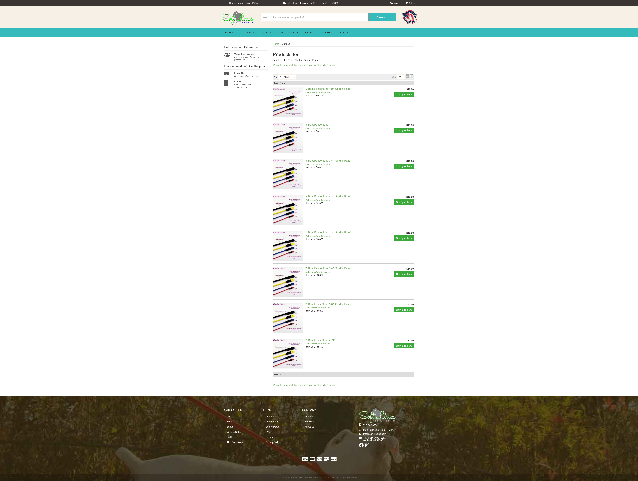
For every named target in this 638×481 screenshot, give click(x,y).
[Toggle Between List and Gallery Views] (409, 76)
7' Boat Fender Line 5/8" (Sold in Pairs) (328, 304)
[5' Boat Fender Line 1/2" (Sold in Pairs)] (288, 102)
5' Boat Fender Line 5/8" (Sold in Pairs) (328, 196)
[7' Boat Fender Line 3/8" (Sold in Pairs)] (288, 281)
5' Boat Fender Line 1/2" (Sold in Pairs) (328, 89)
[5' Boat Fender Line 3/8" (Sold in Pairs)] (288, 174)
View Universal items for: (304, 65)
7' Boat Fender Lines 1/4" (320, 340)
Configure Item (404, 94)
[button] (328, 17)
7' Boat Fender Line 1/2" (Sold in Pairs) (328, 232)
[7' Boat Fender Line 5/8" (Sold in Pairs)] (288, 317)
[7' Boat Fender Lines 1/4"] (288, 353)
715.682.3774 (370, 425)
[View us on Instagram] (367, 446)
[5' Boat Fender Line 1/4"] (288, 138)
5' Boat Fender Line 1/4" (319, 124)
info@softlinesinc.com (374, 434)
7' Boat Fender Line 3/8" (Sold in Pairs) (328, 268)
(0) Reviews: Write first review (317, 92)
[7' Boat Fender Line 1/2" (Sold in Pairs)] (288, 245)
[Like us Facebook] (361, 446)
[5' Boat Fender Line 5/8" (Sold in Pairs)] (288, 209)
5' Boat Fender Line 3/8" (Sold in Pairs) (328, 160)
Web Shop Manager (351, 477)
